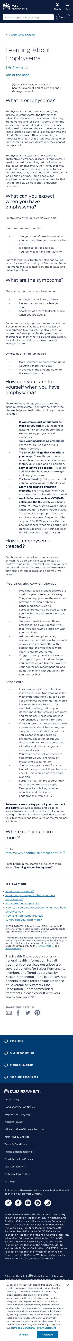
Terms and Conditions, (23, 1328)
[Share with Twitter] (27, 1012)
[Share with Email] (8, 1012)
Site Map (9, 1181)
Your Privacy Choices (16, 1136)
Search (63, 17)
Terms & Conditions (15, 1144)
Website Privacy (13, 1121)
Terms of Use (44, 946)
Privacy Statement (46, 1328)
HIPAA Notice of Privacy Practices (24, 1129)
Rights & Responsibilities (19, 1151)
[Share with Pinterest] (37, 1012)
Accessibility (11, 1099)
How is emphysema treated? (24, 915)
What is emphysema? (19, 891)
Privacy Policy (13, 948)
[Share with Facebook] (18, 1012)
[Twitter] (7, 1202)
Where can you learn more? (23, 919)
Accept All (47, 1334)
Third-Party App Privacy (18, 1159)
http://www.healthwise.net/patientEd (33, 853)
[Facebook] (17, 1202)
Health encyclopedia (20, 34)
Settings (23, 1334)
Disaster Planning (14, 1166)
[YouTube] (27, 1202)
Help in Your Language (17, 1114)
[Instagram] (47, 1202)
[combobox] (28, 17)
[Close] (67, 1285)
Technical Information (17, 1174)
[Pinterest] (37, 1202)
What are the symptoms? (22, 903)
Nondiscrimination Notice (19, 1107)
